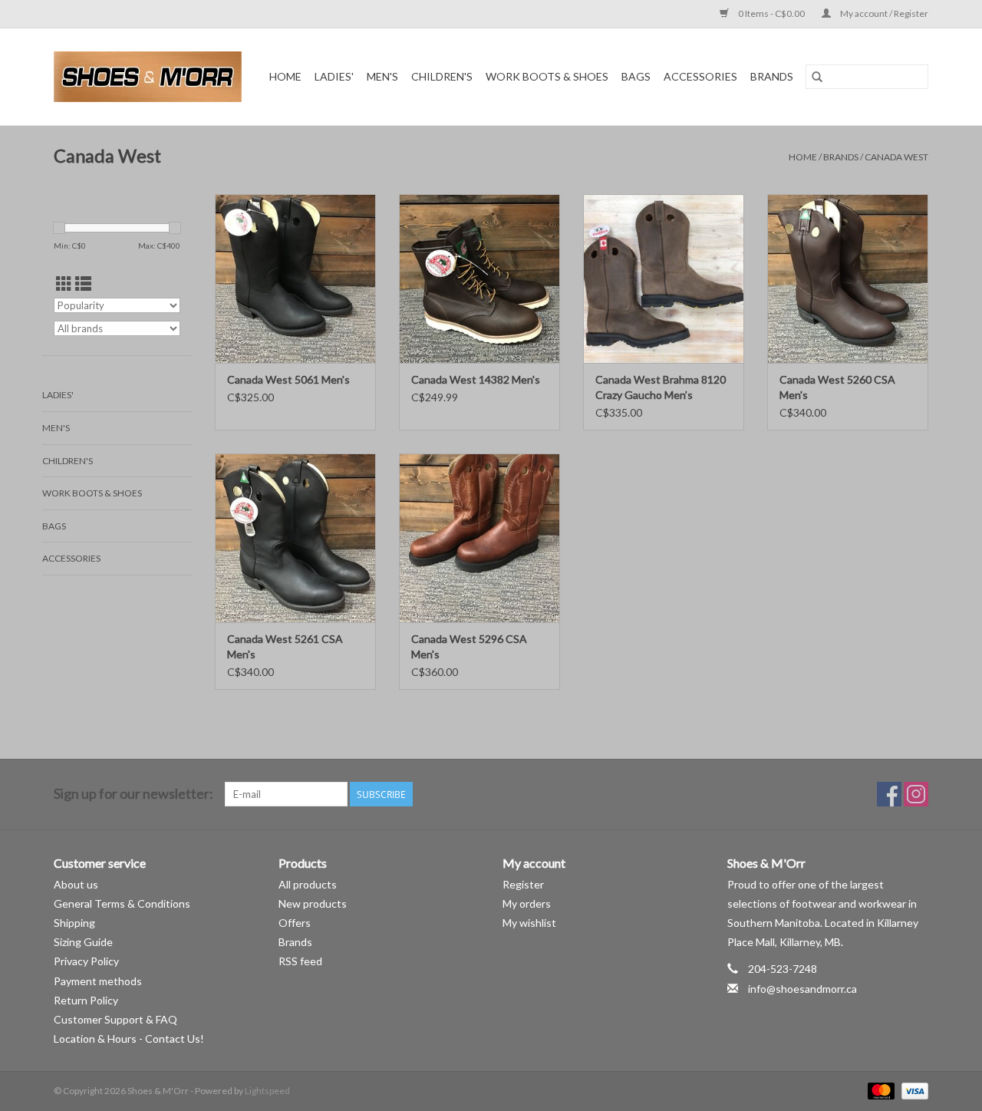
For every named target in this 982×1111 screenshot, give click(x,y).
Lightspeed (267, 1090)
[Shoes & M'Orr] (150, 76)
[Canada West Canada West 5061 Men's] (295, 278)
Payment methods (98, 980)
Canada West (896, 157)
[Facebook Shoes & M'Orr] (889, 794)
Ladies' (334, 76)
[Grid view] (64, 283)
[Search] (817, 76)
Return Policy (86, 1000)
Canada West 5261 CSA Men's (285, 646)
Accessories (700, 76)
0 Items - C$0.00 (771, 13)
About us (76, 884)
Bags (636, 76)
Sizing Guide (83, 941)
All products (307, 884)
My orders (527, 903)
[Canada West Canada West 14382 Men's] (479, 278)
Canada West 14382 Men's (475, 379)
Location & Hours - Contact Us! (129, 1038)
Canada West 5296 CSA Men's (469, 646)
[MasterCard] (879, 1090)
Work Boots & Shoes (547, 76)
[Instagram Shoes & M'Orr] (916, 794)
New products (312, 903)
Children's (442, 76)
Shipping (74, 922)
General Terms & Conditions (122, 903)
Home (285, 76)
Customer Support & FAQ (115, 1019)
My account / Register (883, 13)
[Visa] (912, 1090)
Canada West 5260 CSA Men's (837, 387)
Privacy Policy (86, 961)
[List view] (83, 283)
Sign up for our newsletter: (133, 794)
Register (523, 884)
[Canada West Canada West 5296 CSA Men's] (479, 537)
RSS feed (300, 961)
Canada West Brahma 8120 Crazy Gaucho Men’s (660, 387)
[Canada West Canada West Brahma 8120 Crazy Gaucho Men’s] (663, 278)
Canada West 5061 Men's (288, 379)
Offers (294, 922)
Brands (771, 76)
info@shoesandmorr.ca (802, 988)
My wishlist (529, 922)
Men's (382, 76)
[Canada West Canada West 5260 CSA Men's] (847, 278)
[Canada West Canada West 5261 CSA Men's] (295, 537)
